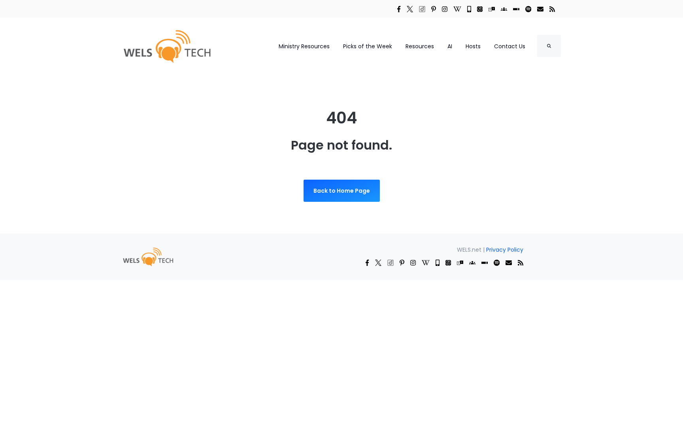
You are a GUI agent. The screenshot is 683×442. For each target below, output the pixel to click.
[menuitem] (148, 256)
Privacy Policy (504, 250)
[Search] (549, 46)
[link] (398, 8)
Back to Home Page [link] (341, 191)
